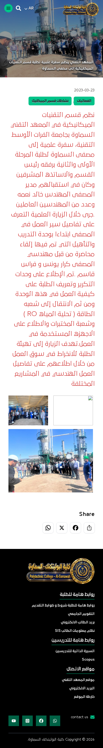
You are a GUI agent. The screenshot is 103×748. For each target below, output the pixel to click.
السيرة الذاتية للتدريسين (75, 651)
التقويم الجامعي (81, 614)
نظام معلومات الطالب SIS (75, 631)
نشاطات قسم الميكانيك (50, 101)
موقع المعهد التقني (78, 680)
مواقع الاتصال (81, 669)
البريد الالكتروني (82, 688)
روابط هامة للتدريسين (73, 640)
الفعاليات (84, 101)
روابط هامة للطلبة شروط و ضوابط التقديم (63, 605)
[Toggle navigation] (8, 8)
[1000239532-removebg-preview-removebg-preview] (78, 9)
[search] (18, 8)
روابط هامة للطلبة (77, 595)
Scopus (88, 659)
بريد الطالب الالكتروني (78, 622)
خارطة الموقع (84, 697)
